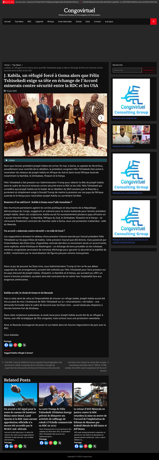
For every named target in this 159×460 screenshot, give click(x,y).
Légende (39, 21)
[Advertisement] (79, 43)
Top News (19, 21)
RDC (29, 21)
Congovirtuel (79, 10)
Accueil (7, 21)
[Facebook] (6, 345)
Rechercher (118, 65)
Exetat (78, 21)
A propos (109, 21)
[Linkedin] (11, 345)
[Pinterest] (15, 345)
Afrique (50, 21)
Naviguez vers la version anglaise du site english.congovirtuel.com (130, 241)
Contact (97, 21)
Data (88, 21)
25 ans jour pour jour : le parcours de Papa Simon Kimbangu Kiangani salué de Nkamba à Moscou (38, 2)
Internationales (65, 21)
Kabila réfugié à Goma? (22, 353)
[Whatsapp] (20, 345)
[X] (24, 345)
